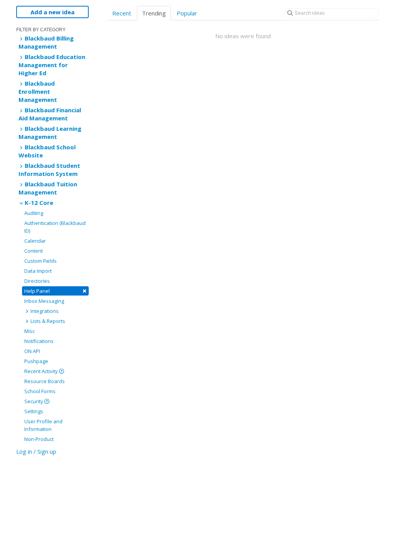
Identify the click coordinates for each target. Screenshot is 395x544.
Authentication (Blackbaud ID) (55, 227)
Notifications (39, 341)
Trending (154, 13)
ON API (32, 351)
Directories (37, 280)
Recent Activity (41, 371)
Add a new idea (52, 12)
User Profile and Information (43, 425)
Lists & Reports (47, 321)
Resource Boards (44, 381)
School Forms (40, 391)
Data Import (38, 270)
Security (34, 401)
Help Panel (55, 290)
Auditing (33, 212)
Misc (29, 331)
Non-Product (39, 439)
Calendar (35, 240)
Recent (121, 13)
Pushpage (36, 361)
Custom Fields (40, 260)
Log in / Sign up (36, 451)
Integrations (44, 310)
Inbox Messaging (44, 300)
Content (33, 250)
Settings (33, 411)
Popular (187, 13)
